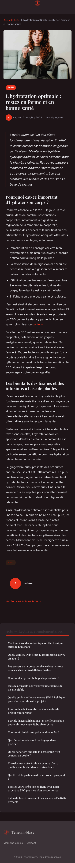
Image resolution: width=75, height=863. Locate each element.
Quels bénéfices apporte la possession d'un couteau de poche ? (34, 753)
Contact (31, 842)
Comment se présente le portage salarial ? (33, 678)
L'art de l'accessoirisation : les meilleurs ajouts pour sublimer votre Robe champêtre (36, 722)
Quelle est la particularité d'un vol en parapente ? (37, 776)
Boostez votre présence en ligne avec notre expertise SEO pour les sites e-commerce (33, 788)
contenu (37, 324)
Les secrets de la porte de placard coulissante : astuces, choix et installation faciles (36, 668)
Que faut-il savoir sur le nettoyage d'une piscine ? (32, 741)
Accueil (7, 20)
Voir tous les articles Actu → (23, 601)
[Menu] (37, 11)
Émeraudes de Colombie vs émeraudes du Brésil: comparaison (33, 710)
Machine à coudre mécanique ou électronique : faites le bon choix (36, 645)
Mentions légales (13, 842)
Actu (16, 20)
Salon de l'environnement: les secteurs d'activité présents (37, 800)
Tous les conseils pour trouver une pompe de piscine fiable (35, 687)
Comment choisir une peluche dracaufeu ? (33, 732)
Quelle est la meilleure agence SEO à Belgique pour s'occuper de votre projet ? (36, 699)
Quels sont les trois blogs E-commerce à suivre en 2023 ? (36, 656)
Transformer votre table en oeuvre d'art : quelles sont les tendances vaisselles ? (33, 765)
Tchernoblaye (23, 832)
